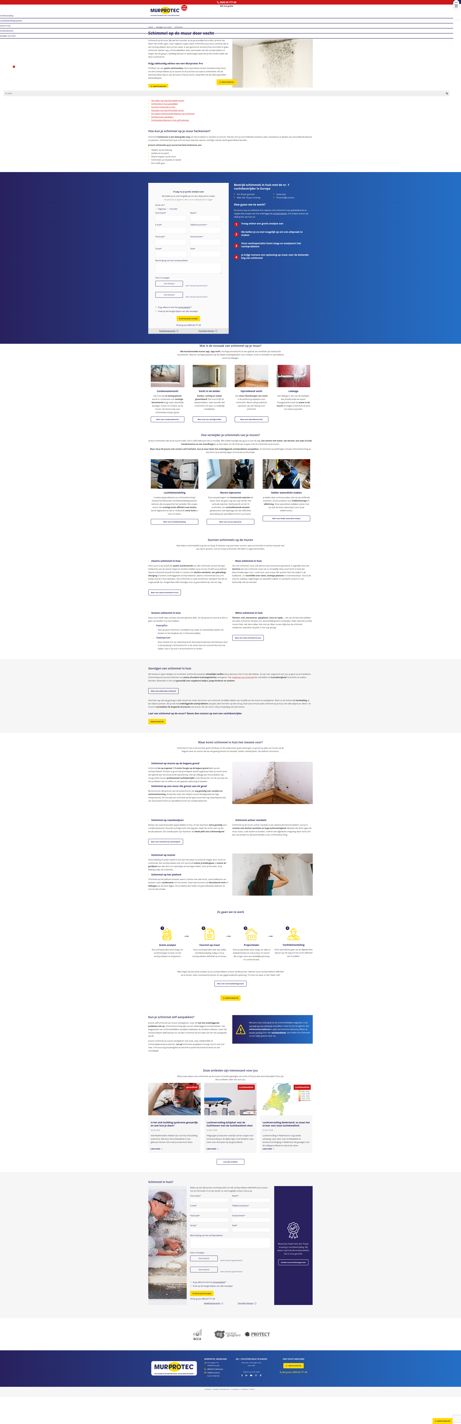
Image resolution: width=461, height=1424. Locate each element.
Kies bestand (169, 283)
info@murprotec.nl (213, 1372)
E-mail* (158, 224)
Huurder (174, 209)
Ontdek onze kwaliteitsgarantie (293, 1262)
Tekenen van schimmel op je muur (166, 97)
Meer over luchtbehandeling (174, 522)
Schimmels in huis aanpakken (164, 103)
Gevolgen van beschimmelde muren (167, 110)
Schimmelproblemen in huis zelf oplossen (170, 120)
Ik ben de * (160, 205)
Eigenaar (162, 209)
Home (150, 27)
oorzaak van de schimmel (260, 1026)
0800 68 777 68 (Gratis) (215, 1369)
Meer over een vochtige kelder (209, 419)
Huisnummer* (196, 236)
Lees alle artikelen (230, 1162)
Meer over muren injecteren (230, 522)
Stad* (192, 248)
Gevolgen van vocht (164, 27)
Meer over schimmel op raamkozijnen (165, 842)
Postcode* (160, 236)
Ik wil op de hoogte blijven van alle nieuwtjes (178, 311)
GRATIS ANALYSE (294, 1366)
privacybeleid (184, 307)
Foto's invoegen (162, 277)
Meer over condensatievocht (167, 419)
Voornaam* (160, 213)
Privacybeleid (235, 1389)
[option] (167, 1245)
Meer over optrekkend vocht (251, 419)
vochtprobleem (280, 213)
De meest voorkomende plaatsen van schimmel (172, 113)
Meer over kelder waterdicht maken (286, 518)
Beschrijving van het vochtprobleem (171, 260)
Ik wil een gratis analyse (188, 318)
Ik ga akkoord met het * (175, 307)
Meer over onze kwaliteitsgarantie (230, 984)
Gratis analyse (159, 86)
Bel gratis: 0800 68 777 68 (294, 1372)
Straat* (158, 248)
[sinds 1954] (165, 11)
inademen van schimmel (243, 677)
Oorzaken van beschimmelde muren (167, 100)
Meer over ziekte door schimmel (163, 691)
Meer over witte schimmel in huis (248, 638)
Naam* (193, 213)
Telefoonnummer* (198, 224)
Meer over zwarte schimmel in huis (164, 592)
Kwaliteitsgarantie (167, 331)
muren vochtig (255, 1032)
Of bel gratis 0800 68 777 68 (188, 325)
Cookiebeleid (244, 1389)
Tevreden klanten (206, 331)
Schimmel (178, 27)
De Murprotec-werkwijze (162, 117)
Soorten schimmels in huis (163, 107)
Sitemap (252, 1389)
